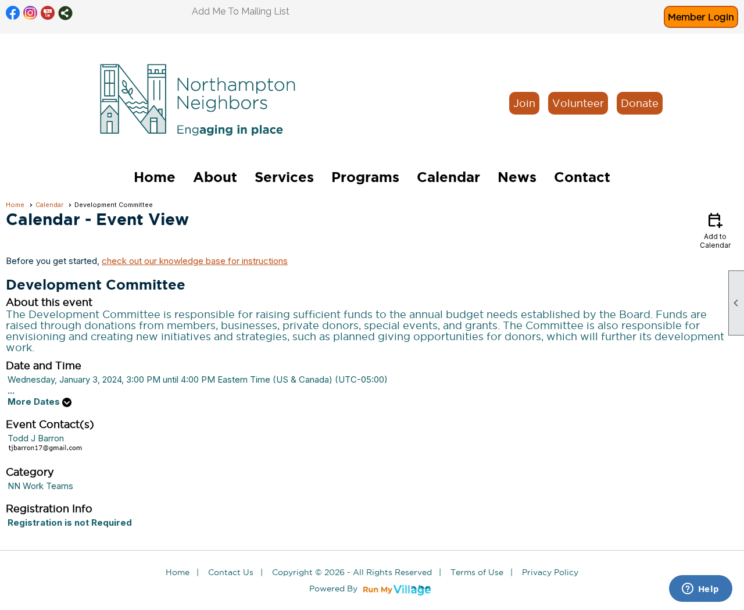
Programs (365, 177)
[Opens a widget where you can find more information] (700, 589)
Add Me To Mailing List (240, 11)
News (517, 177)
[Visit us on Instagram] (30, 13)
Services (284, 177)
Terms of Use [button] (476, 572)
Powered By (334, 588)
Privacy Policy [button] (550, 572)
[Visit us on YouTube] (48, 13)
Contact (582, 177)
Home (155, 177)
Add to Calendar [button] (715, 230)
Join (524, 103)
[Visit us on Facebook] (13, 13)
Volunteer (578, 103)
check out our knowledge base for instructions (195, 260)
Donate (640, 103)
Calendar (448, 177)
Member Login (701, 17)
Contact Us (230, 572)
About (215, 177)
